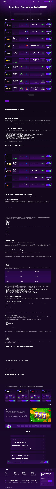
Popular (20, 19)
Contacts (14, 475)
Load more (31, 94)
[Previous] (49, 404)
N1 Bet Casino (11, 391)
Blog (38, 1)
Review (48, 26)
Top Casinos (6, 473)
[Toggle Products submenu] (26, 1)
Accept (46, 462)
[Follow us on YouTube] (50, 470)
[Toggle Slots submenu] (17, 1)
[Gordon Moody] (13, 480)
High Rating (23, 19)
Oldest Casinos (44, 19)
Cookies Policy (24, 475)
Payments (34, 1)
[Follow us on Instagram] (47, 470)
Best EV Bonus (28, 19)
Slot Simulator (33, 473)
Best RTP (16, 19)
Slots (16, 1)
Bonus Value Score (33, 474)
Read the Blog (33, 475)
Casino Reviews (6, 475)
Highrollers (39, 19)
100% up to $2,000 (48, 394)
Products (25, 1)
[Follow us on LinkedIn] (48, 470)
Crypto (36, 19)
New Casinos (32, 19)
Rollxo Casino (48, 391)
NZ (5, 3)
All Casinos (12, 19)
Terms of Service (24, 474)
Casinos (12, 1)
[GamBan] (10, 480)
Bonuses (29, 1)
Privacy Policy (24, 473)
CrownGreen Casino (25, 391)
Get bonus (48, 24)
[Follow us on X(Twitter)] (51, 470)
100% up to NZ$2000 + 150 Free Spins (10, 394)
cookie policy (24, 462)
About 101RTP (15, 473)
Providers (21, 1)
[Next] (50, 404)
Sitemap (23, 476)
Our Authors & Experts (16, 474)
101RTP (3, 3)
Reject (42, 462)
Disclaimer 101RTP (15, 476)
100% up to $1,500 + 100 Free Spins (22, 394)
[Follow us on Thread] (45, 470)
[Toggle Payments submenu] (35, 1)
